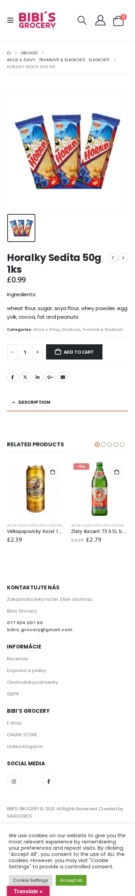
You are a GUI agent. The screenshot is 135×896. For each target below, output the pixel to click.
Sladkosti (71, 329)
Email (62, 377)
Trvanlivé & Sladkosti (102, 329)
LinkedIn (37, 377)
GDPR (13, 694)
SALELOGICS (19, 816)
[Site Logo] (37, 20)
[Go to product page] (35, 488)
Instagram (14, 781)
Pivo (34, 525)
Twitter (24, 377)
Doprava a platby (26, 670)
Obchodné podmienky (32, 682)
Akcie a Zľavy (46, 329)
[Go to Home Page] (9, 52)
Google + (50, 377)
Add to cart (79, 352)
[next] (123, 258)
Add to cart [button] (52, 472)
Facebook (12, 377)
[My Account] (100, 20)
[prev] (113, 258)
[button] (12, 20)
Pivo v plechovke (53, 525)
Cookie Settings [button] (30, 880)
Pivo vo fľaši (113, 525)
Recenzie (17, 658)
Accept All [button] (71, 880)
